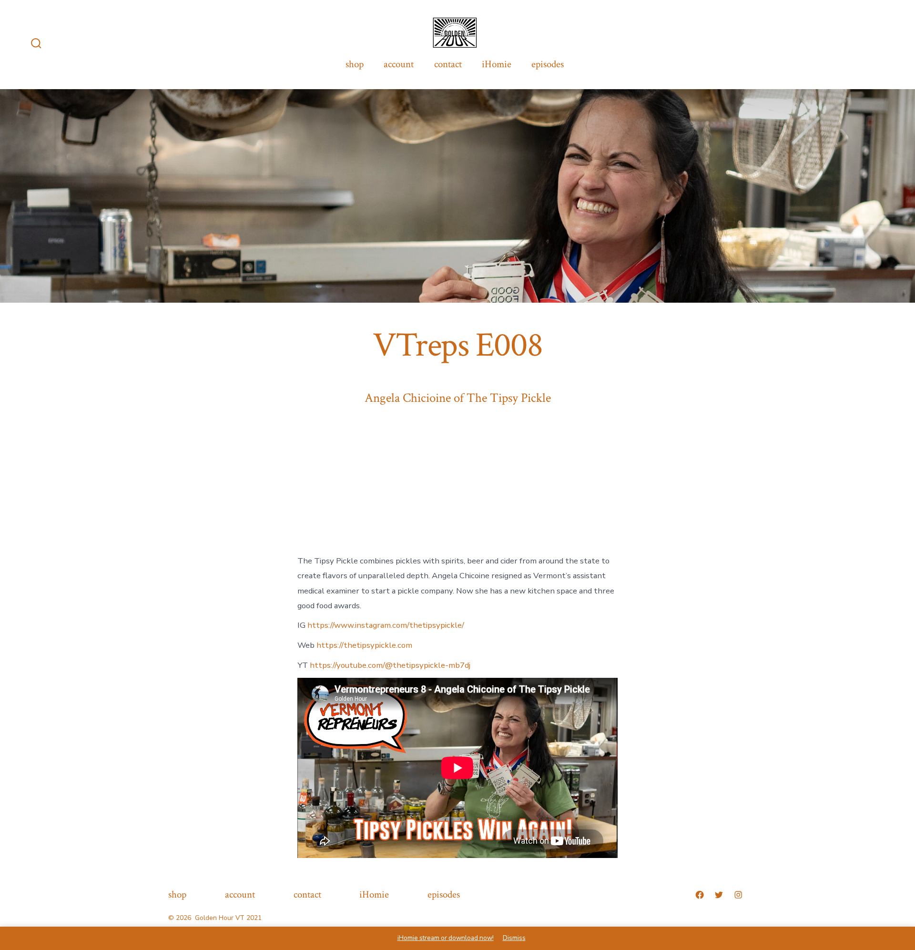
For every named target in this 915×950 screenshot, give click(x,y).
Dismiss (514, 937)
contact (448, 64)
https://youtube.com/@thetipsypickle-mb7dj (390, 665)
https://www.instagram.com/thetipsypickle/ (385, 625)
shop (355, 64)
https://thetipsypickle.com (364, 645)
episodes (547, 64)
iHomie (496, 64)
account (399, 64)
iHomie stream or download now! (445, 937)
